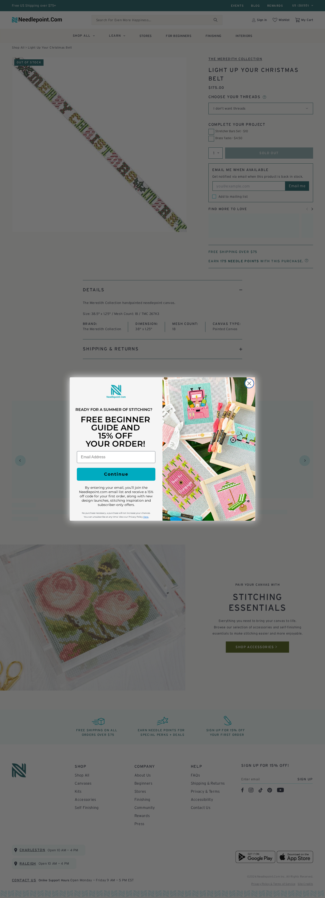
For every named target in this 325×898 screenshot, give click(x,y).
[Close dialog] (249, 383)
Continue (116, 474)
